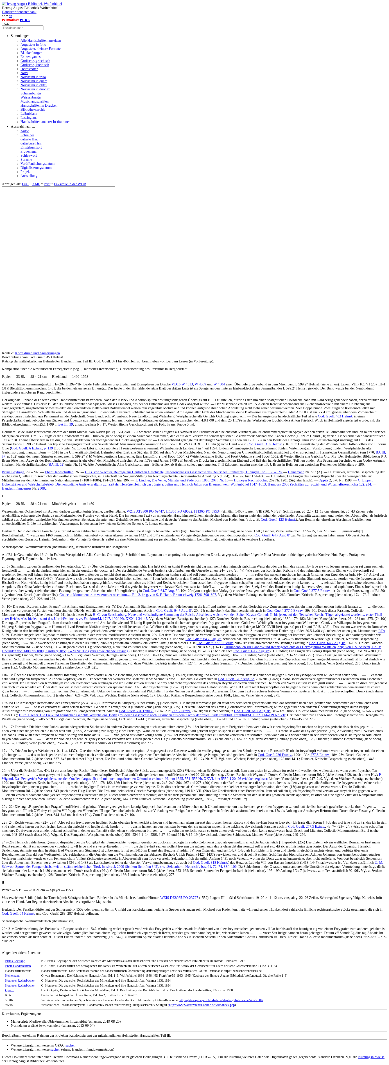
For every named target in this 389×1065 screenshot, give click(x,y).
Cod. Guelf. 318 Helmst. (265, 444)
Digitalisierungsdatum (36, 167)
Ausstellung (28, 176)
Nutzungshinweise (371, 1057)
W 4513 (187, 384)
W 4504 (219, 384)
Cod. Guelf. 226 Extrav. (136, 711)
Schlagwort (28, 155)
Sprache (26, 159)
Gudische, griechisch (35, 61)
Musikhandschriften (34, 101)
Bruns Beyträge (13, 472)
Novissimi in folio (33, 77)
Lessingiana (28, 117)
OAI (25, 184)
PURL (25, 20)
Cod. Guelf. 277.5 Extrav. (312, 591)
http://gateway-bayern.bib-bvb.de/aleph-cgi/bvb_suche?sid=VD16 (221, 1000)
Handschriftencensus (16, 488)
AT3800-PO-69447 (150, 511)
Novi (24, 73)
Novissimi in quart (33, 81)
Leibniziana (28, 113)
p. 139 (48, 448)
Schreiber (27, 135)
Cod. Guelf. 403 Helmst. (335, 416)
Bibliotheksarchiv (32, 109)
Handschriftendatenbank (19, 12)
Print (47, 184)
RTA (381, 631)
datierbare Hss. (31, 143)
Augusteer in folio (33, 44)
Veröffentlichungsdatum (37, 163)
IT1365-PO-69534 (207, 511)
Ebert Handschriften (59, 472)
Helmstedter (29, 69)
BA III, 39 (65, 424)
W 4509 (200, 384)
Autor (24, 131)
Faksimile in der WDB (70, 184)
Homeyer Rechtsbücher (250, 480)
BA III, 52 (56, 464)
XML (36, 184)
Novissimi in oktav (33, 85)
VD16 (176, 384)
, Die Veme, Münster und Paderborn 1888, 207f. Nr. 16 (181, 480)
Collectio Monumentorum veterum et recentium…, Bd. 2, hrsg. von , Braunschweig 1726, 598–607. (138, 595)
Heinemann (296, 472)
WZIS (131, 511)
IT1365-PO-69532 (179, 511)
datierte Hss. (29, 139)
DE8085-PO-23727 (184, 898)
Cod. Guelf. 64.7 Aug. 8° (272, 535)
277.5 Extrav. (181, 711)
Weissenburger (30, 97)
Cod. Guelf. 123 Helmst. (278, 519)
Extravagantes (30, 57)
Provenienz (28, 151)
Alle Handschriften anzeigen (40, 40)
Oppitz (323, 480)
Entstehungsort (31, 147)
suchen (70, 1045)
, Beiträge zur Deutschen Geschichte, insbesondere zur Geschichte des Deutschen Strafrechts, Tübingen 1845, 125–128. (184, 472)
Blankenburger (31, 53)
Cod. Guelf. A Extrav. (26, 448)
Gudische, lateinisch (34, 65)
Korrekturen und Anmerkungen (37, 353)
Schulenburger (30, 93)
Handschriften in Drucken (38, 105)
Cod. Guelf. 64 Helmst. (18, 913)
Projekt (25, 172)
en (10, 16)
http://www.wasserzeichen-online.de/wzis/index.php (202, 1005)
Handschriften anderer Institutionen (45, 122)
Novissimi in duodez (35, 89)
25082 (42, 488)
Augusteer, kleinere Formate (40, 48)
